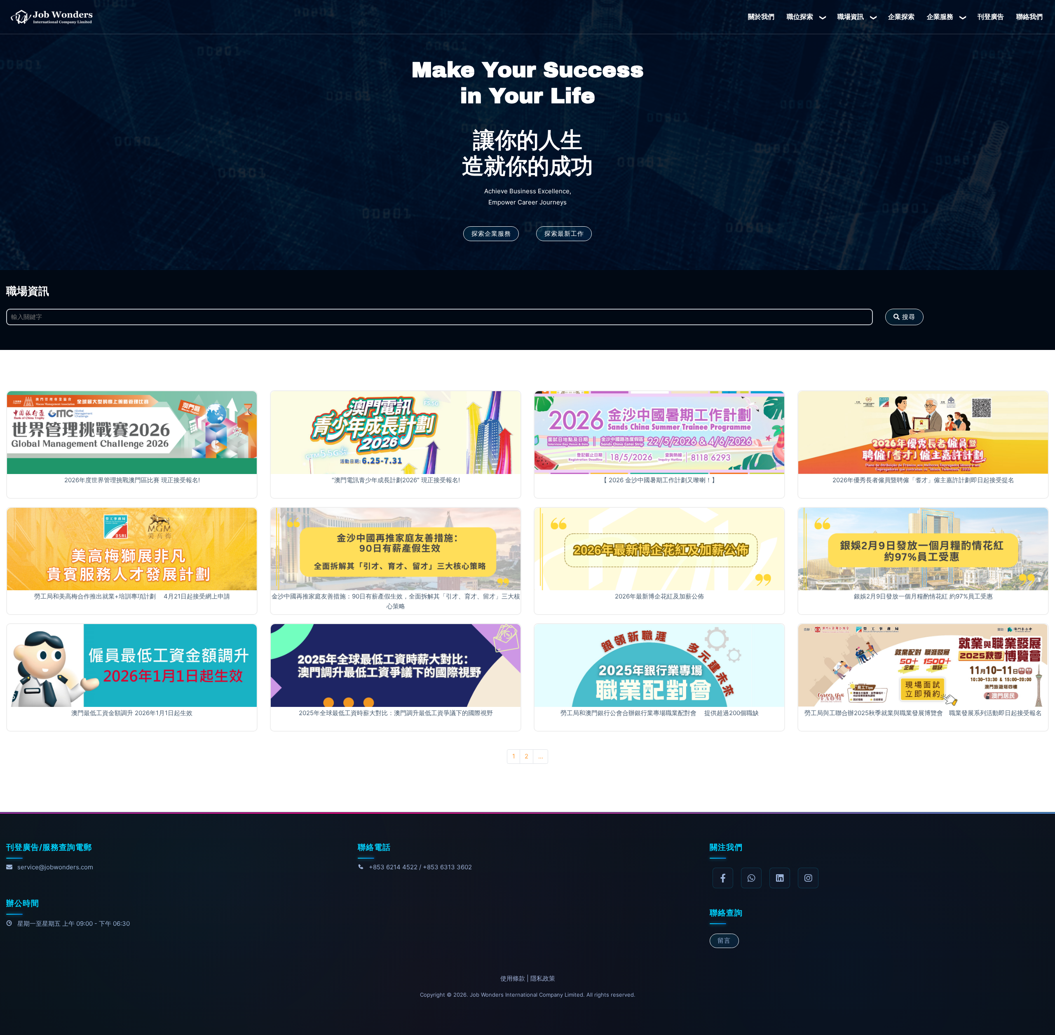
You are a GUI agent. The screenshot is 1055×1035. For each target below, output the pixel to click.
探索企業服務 (491, 233)
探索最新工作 (564, 233)
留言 (724, 940)
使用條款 (512, 978)
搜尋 (907, 316)
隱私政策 (542, 978)
